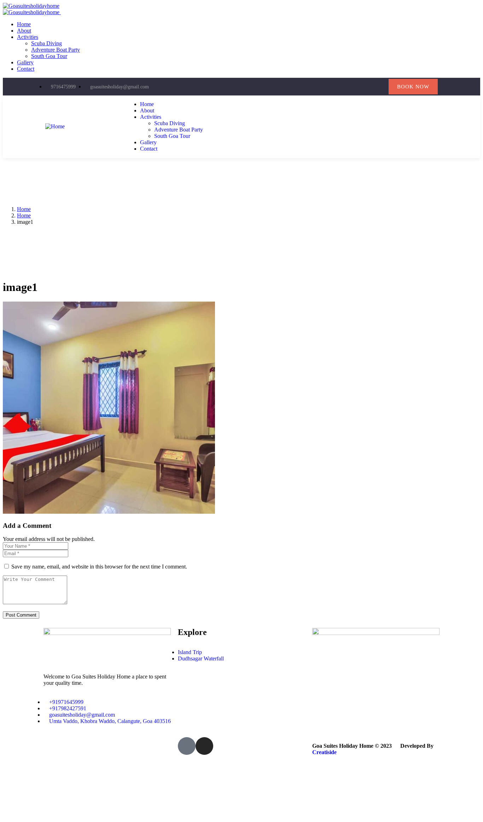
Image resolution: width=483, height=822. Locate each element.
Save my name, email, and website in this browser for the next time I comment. (99, 567)
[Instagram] (365, 86)
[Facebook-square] (187, 746)
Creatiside (324, 752)
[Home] (55, 126)
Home (24, 209)
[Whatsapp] (379, 86)
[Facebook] (350, 86)
